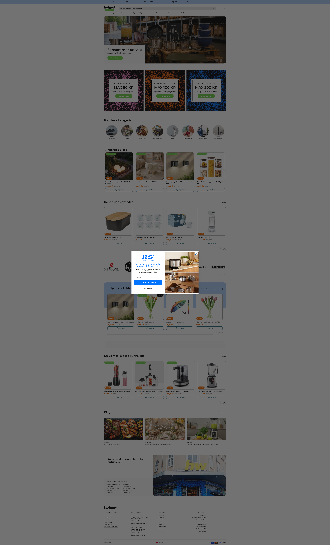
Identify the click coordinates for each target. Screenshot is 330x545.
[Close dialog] (196, 253)
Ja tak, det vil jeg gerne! (148, 282)
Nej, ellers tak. (148, 288)
